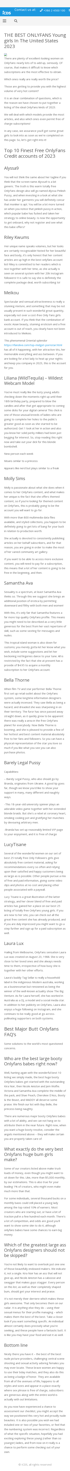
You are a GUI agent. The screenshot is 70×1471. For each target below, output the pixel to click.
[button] (4, 21)
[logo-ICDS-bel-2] (7, 11)
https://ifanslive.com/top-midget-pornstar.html (33, 345)
